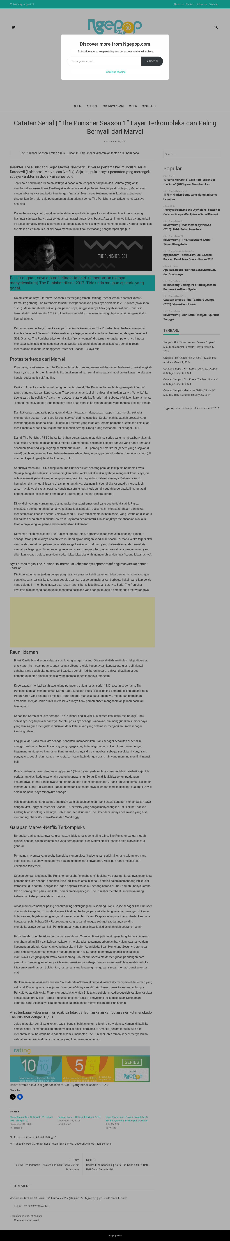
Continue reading (116, 71)
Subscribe (152, 61)
